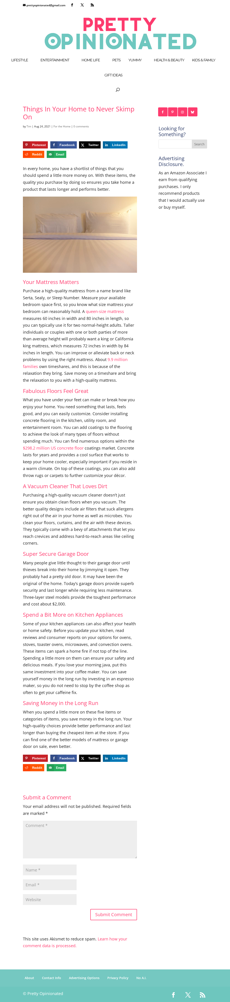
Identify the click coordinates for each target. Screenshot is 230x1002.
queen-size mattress (105, 311)
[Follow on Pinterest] (172, 111)
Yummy (135, 60)
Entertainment (54, 60)
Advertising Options (84, 978)
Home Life (91, 60)
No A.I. (141, 978)
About (29, 978)
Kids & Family (203, 60)
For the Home (62, 126)
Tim (29, 126)
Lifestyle (19, 60)
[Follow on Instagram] (182, 111)
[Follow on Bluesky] (192, 111)
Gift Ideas (113, 75)
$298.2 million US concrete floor (53, 448)
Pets (116, 60)
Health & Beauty (169, 60)
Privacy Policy (117, 978)
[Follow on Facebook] (163, 111)
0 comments (81, 126)
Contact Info (51, 978)
